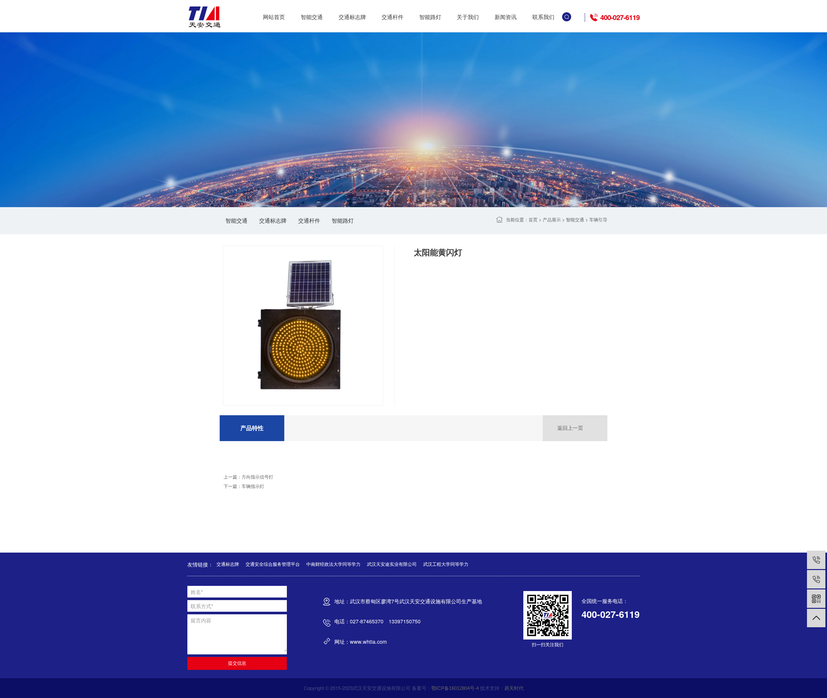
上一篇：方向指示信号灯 (248, 477)
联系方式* (202, 606)
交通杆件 (392, 17)
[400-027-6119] (816, 560)
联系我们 (543, 17)
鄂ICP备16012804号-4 (455, 688)
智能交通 (312, 17)
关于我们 (468, 17)
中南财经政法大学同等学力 (333, 564)
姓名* (197, 592)
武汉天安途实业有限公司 (392, 564)
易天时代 (514, 688)
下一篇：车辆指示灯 (244, 486)
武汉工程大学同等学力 (445, 564)
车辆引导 (598, 219)
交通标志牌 (352, 17)
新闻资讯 (506, 17)
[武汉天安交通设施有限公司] (205, 17)
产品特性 (252, 428)
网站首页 (274, 17)
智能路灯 (430, 17)
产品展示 (552, 219)
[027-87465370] (816, 579)
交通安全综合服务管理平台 (273, 564)
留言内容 (201, 620)
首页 (533, 219)
